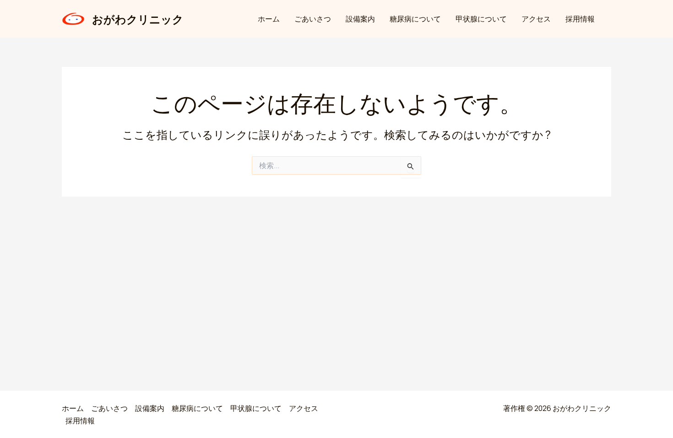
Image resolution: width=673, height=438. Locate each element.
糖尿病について (415, 19)
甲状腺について (481, 19)
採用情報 (580, 19)
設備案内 (360, 19)
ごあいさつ (312, 19)
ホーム (269, 19)
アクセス (536, 19)
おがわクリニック (138, 19)
